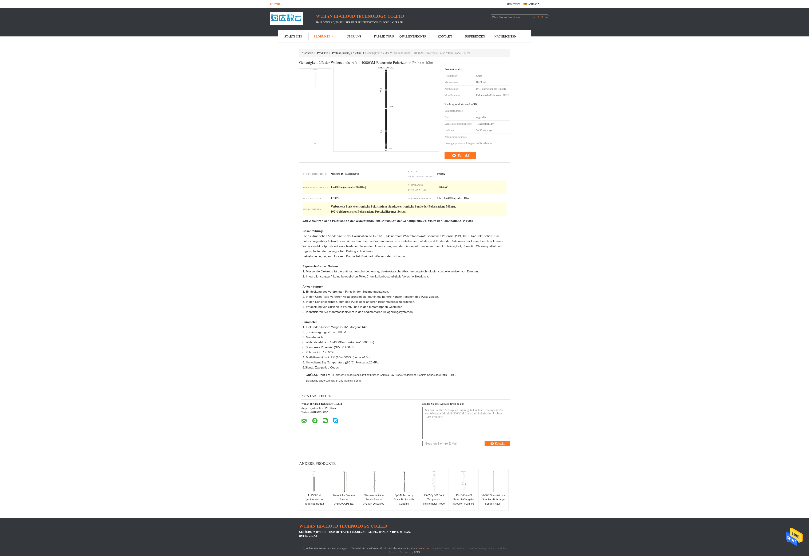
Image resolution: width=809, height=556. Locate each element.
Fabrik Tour (384, 36)
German (532, 3)
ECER (417, 552)
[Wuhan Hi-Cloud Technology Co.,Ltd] (293, 18)
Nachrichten (505, 36)
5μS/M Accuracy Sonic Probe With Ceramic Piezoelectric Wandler (404, 504)
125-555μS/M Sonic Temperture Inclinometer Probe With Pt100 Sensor (433, 501)
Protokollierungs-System (347, 53)
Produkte (322, 36)
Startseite (293, 36)
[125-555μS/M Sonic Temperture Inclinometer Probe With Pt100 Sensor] (434, 481)
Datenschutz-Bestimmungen (333, 548)
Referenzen (513, 3)
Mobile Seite (312, 548)
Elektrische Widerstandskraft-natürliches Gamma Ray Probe (367, 375)
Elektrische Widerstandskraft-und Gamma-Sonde (334, 380)
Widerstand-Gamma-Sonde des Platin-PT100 (429, 375)
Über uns (354, 36)
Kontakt (445, 36)
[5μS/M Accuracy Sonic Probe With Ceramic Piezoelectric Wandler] (404, 481)
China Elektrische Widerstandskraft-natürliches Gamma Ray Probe (384, 548)
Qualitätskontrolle (414, 36)
